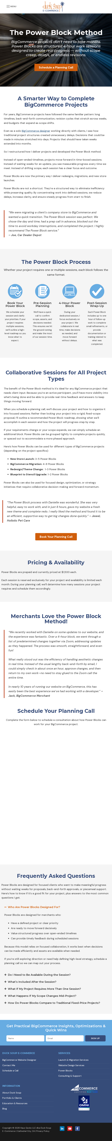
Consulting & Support (70, 1075)
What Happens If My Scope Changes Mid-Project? (42, 996)
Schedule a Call (10, 1070)
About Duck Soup (11, 1092)
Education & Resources (14, 1103)
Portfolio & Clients (12, 1097)
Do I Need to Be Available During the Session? (39, 974)
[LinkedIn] (62, 1128)
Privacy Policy (42, 1131)
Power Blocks (65, 1070)
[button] (56, 907)
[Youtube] (69, 1128)
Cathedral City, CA (26, 1131)
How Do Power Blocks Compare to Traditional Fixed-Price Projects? (54, 1003)
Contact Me (8, 1065)
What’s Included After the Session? (32, 981)
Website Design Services (71, 1065)
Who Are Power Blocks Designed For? (34, 907)
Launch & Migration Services (73, 1059)
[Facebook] (77, 1128)
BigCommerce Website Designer (19, 1059)
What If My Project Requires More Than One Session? (44, 989)
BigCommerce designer (36, 131)
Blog (4, 1108)
